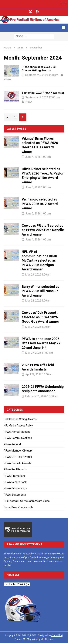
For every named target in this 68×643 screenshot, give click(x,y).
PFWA (7, 79)
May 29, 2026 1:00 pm (38, 274)
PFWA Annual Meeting (17, 431)
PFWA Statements (15, 494)
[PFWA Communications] (11, 96)
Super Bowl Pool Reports (18, 507)
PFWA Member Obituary (18, 450)
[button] (63, 4)
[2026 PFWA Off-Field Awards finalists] (11, 368)
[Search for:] (34, 36)
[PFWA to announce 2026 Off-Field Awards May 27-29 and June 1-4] (11, 342)
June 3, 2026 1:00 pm (38, 187)
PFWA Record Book (15, 482)
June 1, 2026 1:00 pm (38, 239)
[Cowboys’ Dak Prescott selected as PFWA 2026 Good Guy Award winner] (11, 316)
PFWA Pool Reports (15, 469)
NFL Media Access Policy (18, 425)
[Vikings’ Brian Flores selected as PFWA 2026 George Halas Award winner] (11, 142)
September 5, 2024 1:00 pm (41, 75)
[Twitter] (30, 12)
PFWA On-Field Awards (17, 463)
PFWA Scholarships (15, 488)
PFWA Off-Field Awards (18, 456)
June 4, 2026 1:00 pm (38, 156)
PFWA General (12, 444)
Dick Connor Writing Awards (20, 419)
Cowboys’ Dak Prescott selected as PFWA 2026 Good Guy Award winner (40, 317)
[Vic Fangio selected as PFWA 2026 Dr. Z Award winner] (11, 202)
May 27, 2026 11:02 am (39, 352)
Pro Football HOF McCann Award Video (27, 500)
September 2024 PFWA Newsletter (43, 92)
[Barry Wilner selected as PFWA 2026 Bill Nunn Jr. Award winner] (11, 290)
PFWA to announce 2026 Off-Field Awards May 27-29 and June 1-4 (42, 343)
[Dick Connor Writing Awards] (11, 71)
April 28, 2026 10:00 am (39, 374)
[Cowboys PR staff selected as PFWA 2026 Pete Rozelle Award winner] (11, 229)
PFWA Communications (18, 437)
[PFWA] (34, 21)
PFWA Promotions (15, 475)
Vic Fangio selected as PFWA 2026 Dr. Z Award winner (40, 203)
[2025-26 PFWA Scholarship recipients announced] (11, 390)
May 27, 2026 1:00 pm (38, 326)
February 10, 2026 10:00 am (41, 396)
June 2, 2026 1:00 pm (38, 213)
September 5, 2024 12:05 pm (42, 97)
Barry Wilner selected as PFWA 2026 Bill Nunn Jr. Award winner (40, 291)
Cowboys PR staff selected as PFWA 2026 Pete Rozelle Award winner (43, 230)
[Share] (37, 12)
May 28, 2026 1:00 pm (38, 300)
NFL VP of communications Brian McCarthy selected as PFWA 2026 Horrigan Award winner (39, 260)
